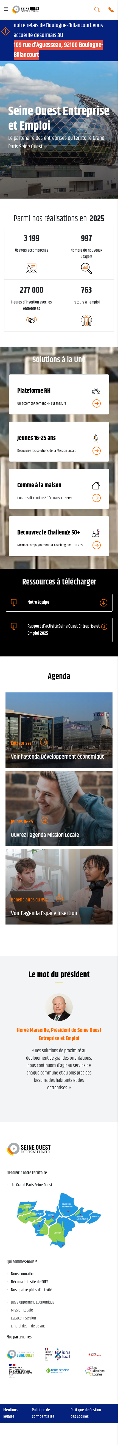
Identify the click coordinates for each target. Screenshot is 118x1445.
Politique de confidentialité (43, 1413)
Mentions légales (10, 1413)
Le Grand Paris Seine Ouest (32, 1185)
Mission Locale (22, 1310)
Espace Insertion (23, 1318)
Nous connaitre (22, 1274)
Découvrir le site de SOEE (29, 1282)
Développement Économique (33, 1302)
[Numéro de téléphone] (111, 9)
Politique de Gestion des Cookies (86, 1413)
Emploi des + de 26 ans (28, 1326)
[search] (97, 9)
